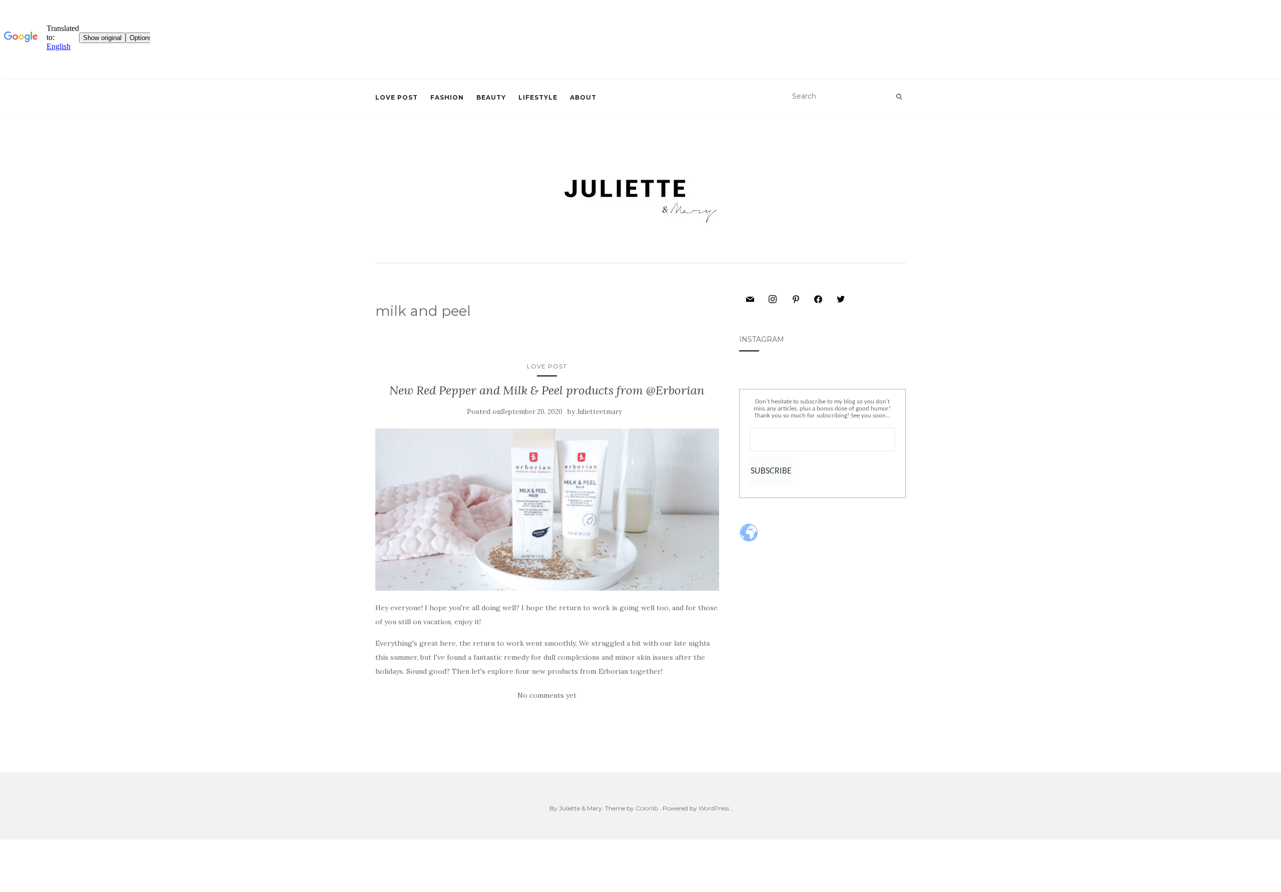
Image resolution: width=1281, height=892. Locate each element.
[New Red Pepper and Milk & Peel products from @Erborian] (547, 509)
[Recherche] (899, 96)
